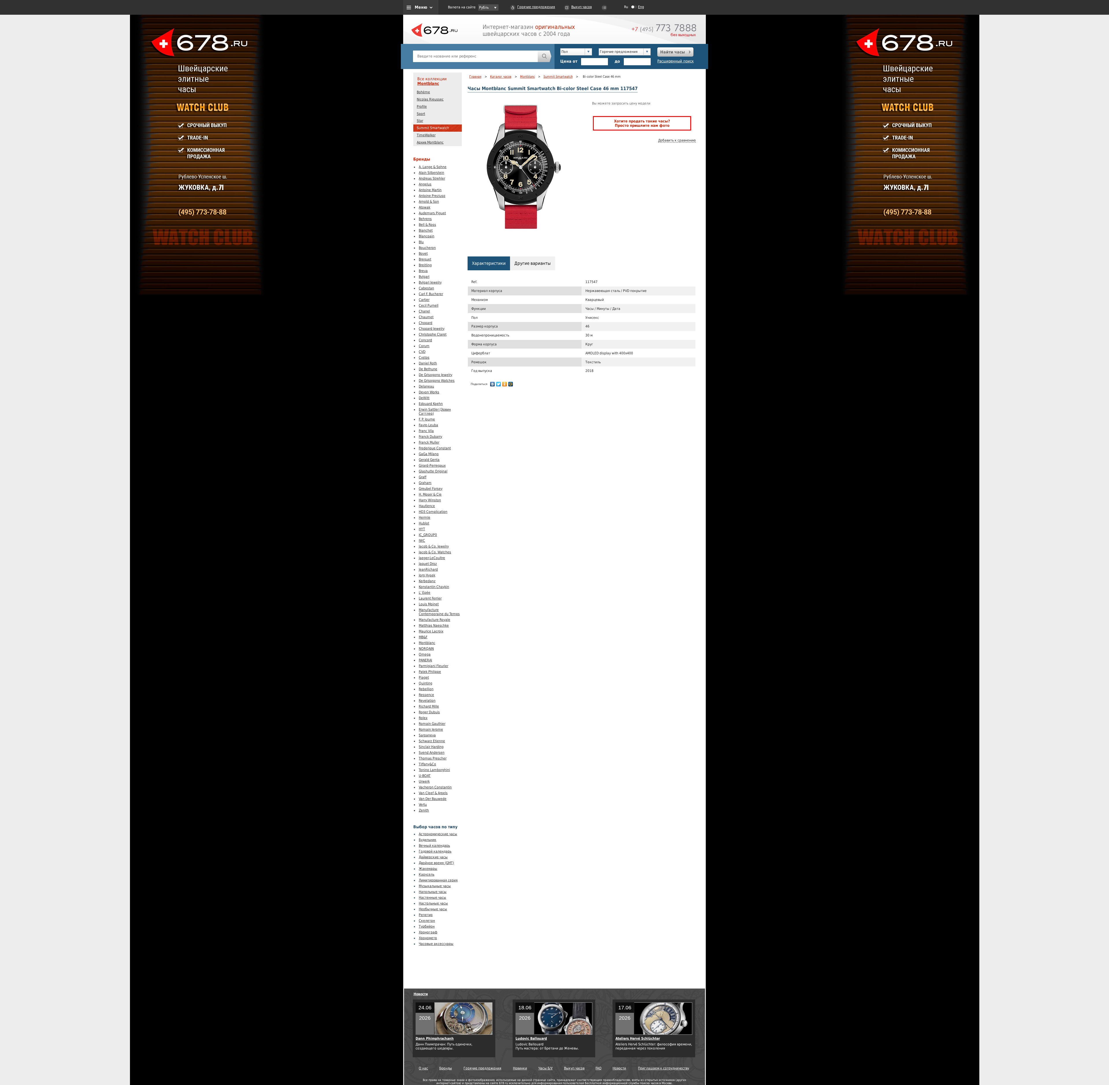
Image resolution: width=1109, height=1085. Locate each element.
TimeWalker (426, 135)
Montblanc (428, 83)
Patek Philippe (430, 672)
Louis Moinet (429, 604)
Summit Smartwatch (433, 128)
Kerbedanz (427, 581)
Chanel (424, 311)
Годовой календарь (435, 851)
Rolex (423, 718)
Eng (641, 7)
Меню (421, 7)
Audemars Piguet (432, 213)
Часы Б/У (545, 1068)
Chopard (425, 323)
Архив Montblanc (430, 142)
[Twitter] (499, 384)
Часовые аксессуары (436, 944)
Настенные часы (432, 898)
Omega (425, 654)
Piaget (424, 677)
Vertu (423, 805)
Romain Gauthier (432, 724)
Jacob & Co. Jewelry (434, 546)
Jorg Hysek (427, 575)
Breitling (425, 265)
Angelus (425, 184)
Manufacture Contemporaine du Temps (439, 612)
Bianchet (426, 230)
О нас (423, 1068)
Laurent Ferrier (430, 598)
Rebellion (426, 689)
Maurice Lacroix (431, 631)
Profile (422, 107)
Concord (425, 340)
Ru (626, 7)
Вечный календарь (434, 846)
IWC (422, 541)
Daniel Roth (428, 363)
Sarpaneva (427, 735)
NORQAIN (426, 649)
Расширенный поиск (675, 61)
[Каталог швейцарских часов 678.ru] (434, 43)
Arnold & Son (429, 202)
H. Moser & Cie (430, 494)
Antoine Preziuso (432, 196)
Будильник (427, 840)
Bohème (423, 92)
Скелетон (427, 921)
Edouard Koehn (431, 404)
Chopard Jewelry (431, 329)
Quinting (425, 683)
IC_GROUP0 (428, 535)
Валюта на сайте (462, 7)
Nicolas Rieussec (430, 99)
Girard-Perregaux (432, 466)
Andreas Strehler (432, 178)
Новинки (520, 1068)
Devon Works (429, 392)
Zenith (424, 810)
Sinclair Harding (431, 747)
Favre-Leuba (428, 425)
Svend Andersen (431, 753)
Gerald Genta (429, 460)
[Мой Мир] (511, 384)
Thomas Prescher (432, 758)
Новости (421, 994)
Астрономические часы (438, 834)
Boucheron (427, 248)
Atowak (424, 207)
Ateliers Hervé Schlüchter (637, 1038)
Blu (421, 242)
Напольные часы (432, 892)
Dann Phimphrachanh (435, 1038)
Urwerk (424, 781)
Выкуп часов (581, 7)
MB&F (423, 637)
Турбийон (427, 926)
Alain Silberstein (431, 173)
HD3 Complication (433, 512)
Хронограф (428, 932)
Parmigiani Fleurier (433, 666)
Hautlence (427, 506)
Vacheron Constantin (435, 787)
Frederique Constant (435, 448)
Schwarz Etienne (432, 741)
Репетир (426, 915)
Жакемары (428, 869)
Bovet (423, 254)
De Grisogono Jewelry (435, 375)
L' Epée (424, 593)
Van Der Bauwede (432, 799)
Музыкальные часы (435, 886)
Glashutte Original (433, 471)
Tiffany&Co (427, 764)
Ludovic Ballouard (531, 1038)
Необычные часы (433, 909)
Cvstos (424, 358)
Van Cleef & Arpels (433, 793)
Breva (423, 271)
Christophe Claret (432, 334)
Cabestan (426, 288)
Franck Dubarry (430, 437)
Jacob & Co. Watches (435, 552)
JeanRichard (428, 569)
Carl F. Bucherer (431, 294)
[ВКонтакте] (493, 384)
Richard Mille (429, 706)
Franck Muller (429, 442)
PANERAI (425, 660)
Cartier (424, 300)
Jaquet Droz (428, 564)
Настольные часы (433, 903)
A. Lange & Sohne (432, 167)
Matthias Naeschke (434, 626)
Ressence (426, 695)
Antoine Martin (430, 190)
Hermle (424, 517)
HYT (422, 529)
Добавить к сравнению (677, 140)
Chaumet (426, 317)
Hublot (424, 523)
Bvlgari (424, 277)
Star (420, 121)
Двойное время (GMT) (436, 863)
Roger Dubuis (429, 712)
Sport (421, 114)
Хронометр (428, 938)
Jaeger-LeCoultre (432, 558)
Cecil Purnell (428, 306)
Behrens (425, 219)
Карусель (426, 874)
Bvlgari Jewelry (430, 282)
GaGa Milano (429, 454)
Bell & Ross (427, 225)
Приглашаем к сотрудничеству (663, 1068)
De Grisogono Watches (437, 381)
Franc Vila (426, 431)
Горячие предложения (536, 7)
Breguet (425, 259)
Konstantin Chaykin (434, 587)
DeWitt (424, 398)
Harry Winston (430, 500)
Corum (424, 346)
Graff (422, 477)
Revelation (427, 701)
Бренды (445, 1068)
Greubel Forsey (430, 489)
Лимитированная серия (438, 880)
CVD (422, 352)
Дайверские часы (433, 857)
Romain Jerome (431, 729)
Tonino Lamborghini (434, 770)
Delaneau (426, 386)
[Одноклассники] (505, 384)
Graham (425, 483)
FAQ (599, 1068)
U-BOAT (425, 776)
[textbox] (475, 56)
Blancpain (426, 236)
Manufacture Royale (434, 620)
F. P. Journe (427, 419)
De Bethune (428, 369)
